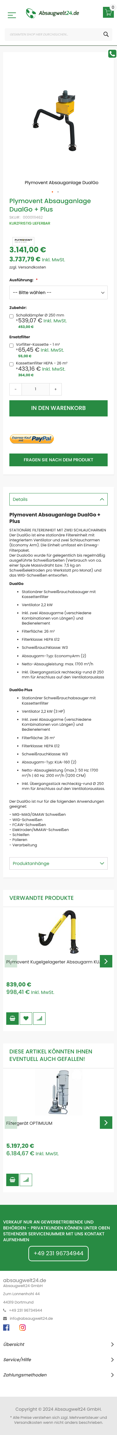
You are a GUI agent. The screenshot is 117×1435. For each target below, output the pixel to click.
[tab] (58, 499)
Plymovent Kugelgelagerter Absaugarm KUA (54, 962)
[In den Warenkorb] (12, 1018)
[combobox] (58, 34)
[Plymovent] (23, 241)
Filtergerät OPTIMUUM (29, 1123)
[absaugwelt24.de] (52, 13)
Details (20, 499)
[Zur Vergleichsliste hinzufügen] (39, 1018)
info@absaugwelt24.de (31, 1318)
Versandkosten (28, 1422)
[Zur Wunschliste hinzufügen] (26, 1018)
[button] (53, 192)
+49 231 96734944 (59, 1253)
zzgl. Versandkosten (27, 267)
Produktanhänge (31, 863)
